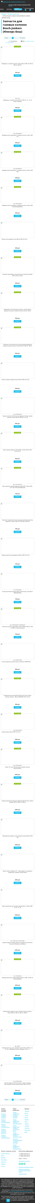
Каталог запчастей (18, 9)
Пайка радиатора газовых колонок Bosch (17, 1121)
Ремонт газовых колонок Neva (5, 1126)
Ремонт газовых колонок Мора (5, 1137)
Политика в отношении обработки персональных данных (25, 1170)
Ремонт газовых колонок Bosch (5, 1121)
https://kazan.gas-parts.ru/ (24, 1161)
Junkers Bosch (5, 1153)
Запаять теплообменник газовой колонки (17, 1141)
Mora (26, 1122)
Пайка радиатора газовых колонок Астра (17, 1135)
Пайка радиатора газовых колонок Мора (17, 1147)
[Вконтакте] (22, 1164)
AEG (26, 1132)
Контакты (9, 9)
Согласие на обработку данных (26, 1167)
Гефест (3, 1164)
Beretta (27, 1119)
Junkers (27, 1111)
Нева (26, 1117)
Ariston (27, 1124)
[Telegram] (20, 1164)
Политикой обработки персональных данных (21, 1191)
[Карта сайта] (24, 1164)
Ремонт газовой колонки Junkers (3, 1116)
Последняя (22, 37)
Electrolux (27, 1130)
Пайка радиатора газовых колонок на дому (16, 1128)
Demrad (27, 1128)
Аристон (3, 1162)
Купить (17, 75)
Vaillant (27, 1126)
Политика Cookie (23, 1174)
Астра (26, 1115)
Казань (10, 5)
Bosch (26, 1113)
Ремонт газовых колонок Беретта (3, 1131)
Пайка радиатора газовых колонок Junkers (16, 1115)
